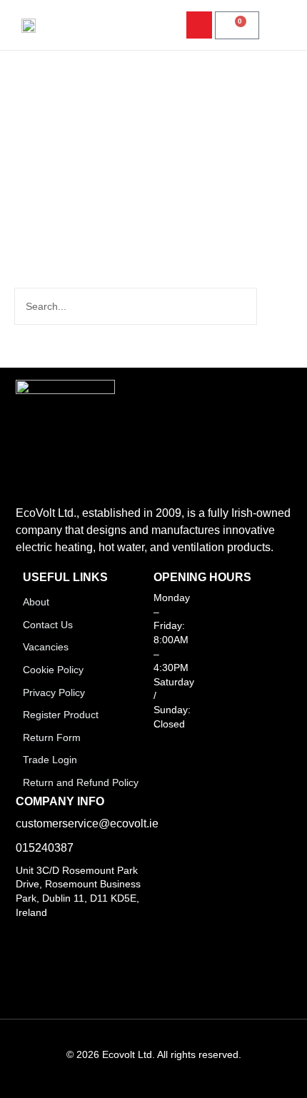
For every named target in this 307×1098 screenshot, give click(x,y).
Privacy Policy (54, 692)
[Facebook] (21, 937)
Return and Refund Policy (81, 782)
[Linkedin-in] (53, 937)
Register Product (61, 714)
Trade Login (50, 759)
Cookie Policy (53, 669)
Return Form (52, 737)
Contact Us (48, 624)
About (36, 602)
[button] (276, 25)
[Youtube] (86, 937)
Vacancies (46, 647)
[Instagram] (119, 937)
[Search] (273, 306)
